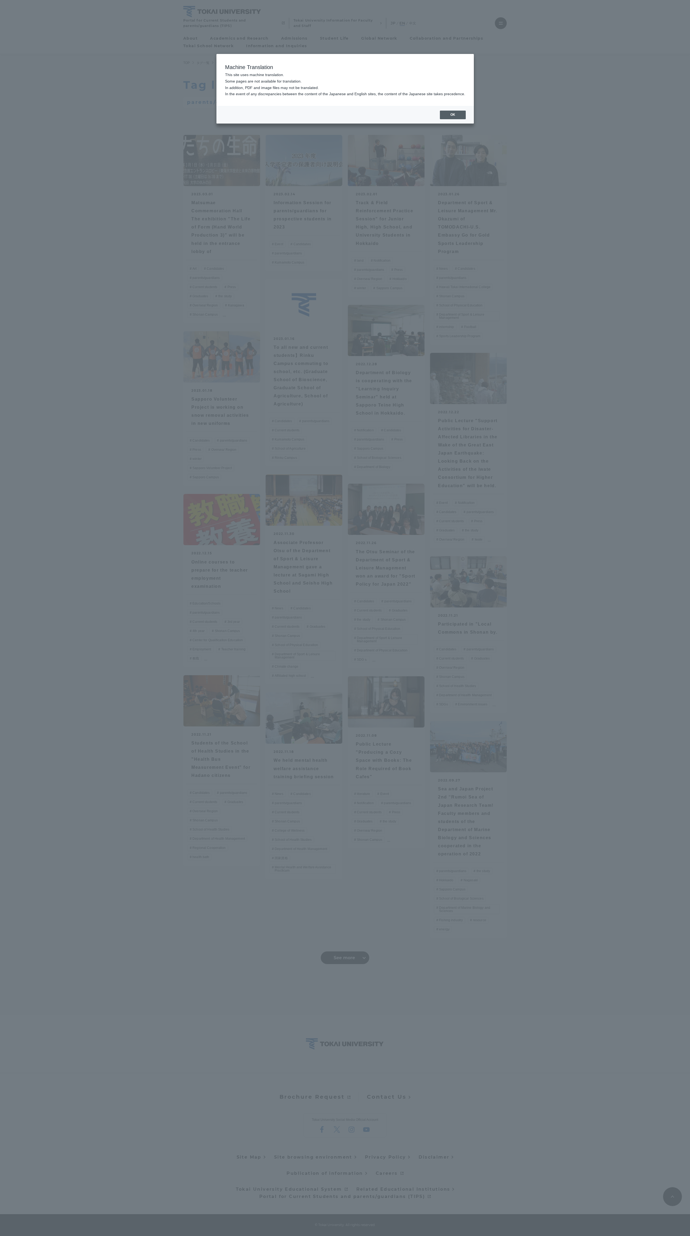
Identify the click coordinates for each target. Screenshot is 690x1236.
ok (452, 115)
